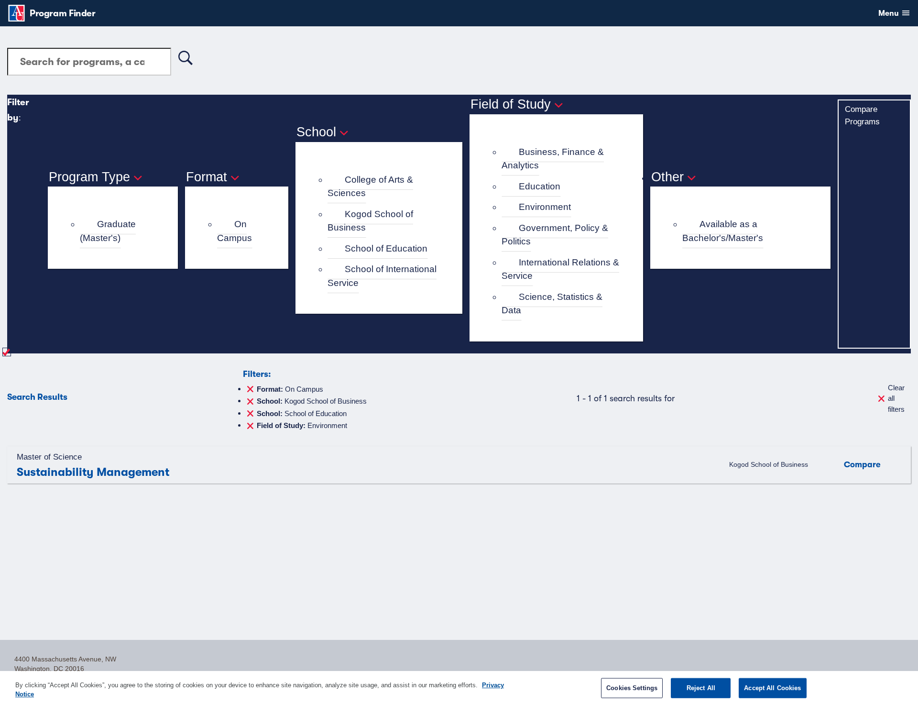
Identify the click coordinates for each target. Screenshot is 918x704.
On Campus (234, 231)
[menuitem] (117, 231)
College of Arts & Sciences (370, 186)
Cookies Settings (631, 688)
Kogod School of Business (370, 221)
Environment (545, 207)
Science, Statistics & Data (552, 304)
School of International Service (382, 276)
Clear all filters (896, 398)
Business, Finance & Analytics (553, 159)
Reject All (701, 688)
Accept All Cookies (772, 688)
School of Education (386, 248)
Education (539, 186)
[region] (459, 687)
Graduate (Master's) (108, 231)
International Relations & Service (560, 269)
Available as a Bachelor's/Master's (722, 231)
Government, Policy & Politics (555, 235)
